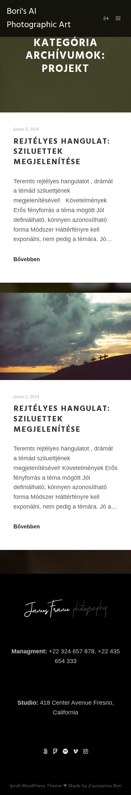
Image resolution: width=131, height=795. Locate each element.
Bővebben (26, 259)
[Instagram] (85, 751)
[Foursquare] (55, 751)
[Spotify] (65, 751)
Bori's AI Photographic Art (39, 18)
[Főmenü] (118, 18)
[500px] (45, 751)
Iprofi (15, 785)
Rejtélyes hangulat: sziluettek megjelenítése (61, 152)
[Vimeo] (75, 751)
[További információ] (106, 18)
